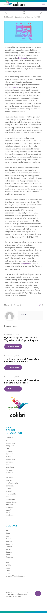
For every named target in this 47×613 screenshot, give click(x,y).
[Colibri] (14, 3)
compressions (26, 264)
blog (8, 579)
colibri (19, 17)
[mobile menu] (43, 4)
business (22, 58)
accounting (13, 87)
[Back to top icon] (38, 593)
